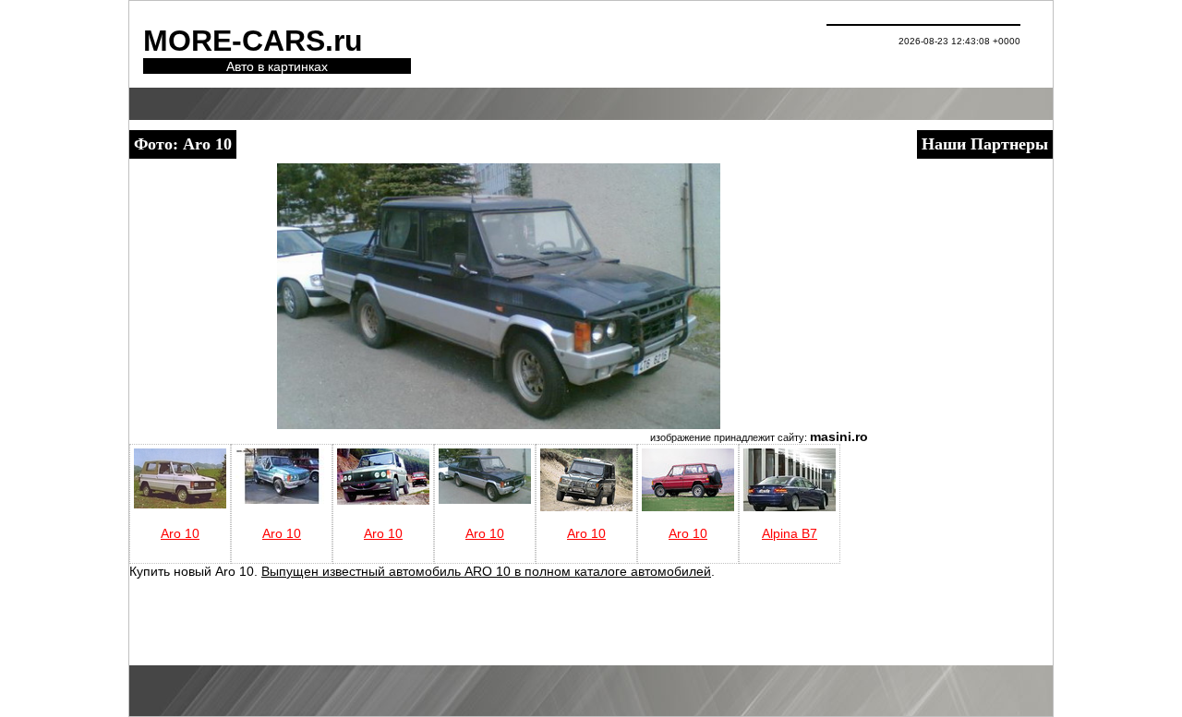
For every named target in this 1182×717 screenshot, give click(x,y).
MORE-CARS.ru (253, 40)
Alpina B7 (789, 533)
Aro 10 (180, 533)
